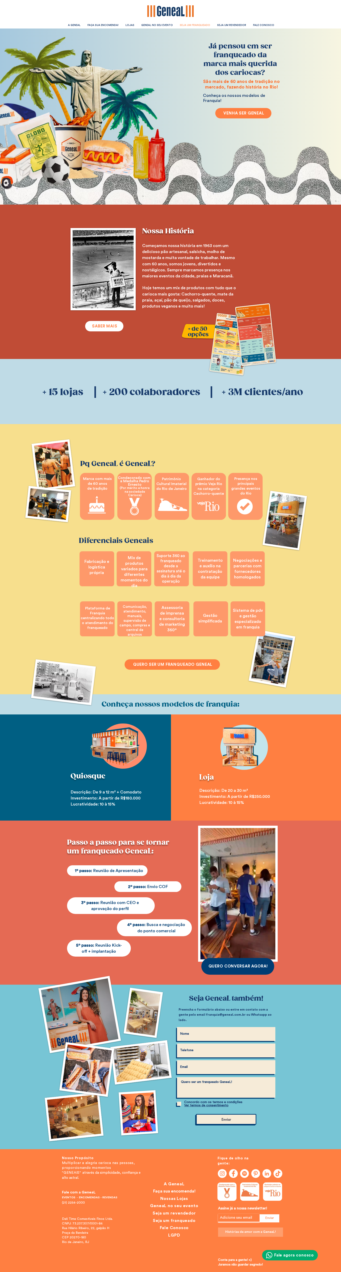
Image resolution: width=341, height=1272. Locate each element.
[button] (269, 954)
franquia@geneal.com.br (226, 1014)
